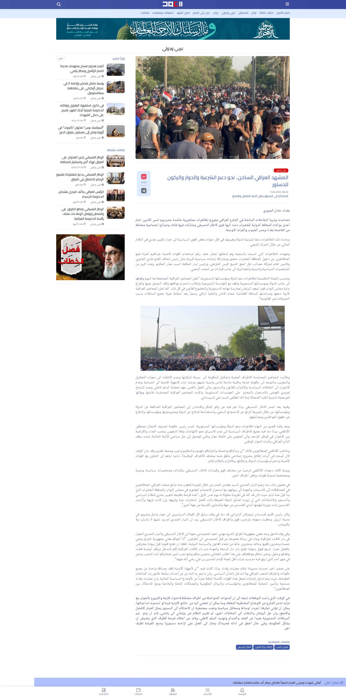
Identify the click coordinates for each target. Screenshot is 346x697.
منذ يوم (80, 137)
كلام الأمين (283, 12)
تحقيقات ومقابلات (163, 12)
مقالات (145, 12)
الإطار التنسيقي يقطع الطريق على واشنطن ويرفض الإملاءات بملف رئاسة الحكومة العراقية (82, 214)
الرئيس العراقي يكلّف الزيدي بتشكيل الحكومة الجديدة (81, 194)
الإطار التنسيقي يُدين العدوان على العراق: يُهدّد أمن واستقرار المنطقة (81, 160)
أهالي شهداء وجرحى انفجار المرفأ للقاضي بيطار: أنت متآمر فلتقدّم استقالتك (277, 682)
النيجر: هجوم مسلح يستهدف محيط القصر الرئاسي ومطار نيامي (82, 68)
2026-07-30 (77, 167)
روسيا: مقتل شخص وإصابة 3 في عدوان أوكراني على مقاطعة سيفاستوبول (83, 88)
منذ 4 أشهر (78, 202)
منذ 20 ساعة (78, 120)
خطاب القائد (266, 12)
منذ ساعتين (78, 76)
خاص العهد (183, 12)
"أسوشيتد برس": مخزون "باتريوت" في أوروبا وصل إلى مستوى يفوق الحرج (81, 130)
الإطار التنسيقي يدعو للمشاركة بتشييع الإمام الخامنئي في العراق (80, 177)
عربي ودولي (228, 12)
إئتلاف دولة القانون (263, 647)
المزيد (60, 58)
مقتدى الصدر (282, 647)
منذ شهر (80, 184)
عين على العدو (201, 12)
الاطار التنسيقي (244, 647)
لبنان (253, 12)
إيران (215, 12)
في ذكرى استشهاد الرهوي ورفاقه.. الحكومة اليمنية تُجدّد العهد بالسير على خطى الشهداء (81, 110)
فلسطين (243, 12)
